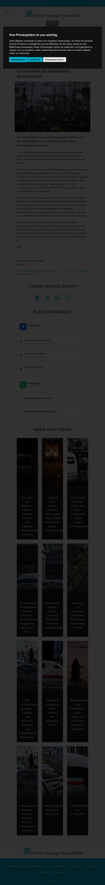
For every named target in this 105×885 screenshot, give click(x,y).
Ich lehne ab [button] (35, 59)
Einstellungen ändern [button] (54, 59)
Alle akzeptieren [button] (18, 59)
